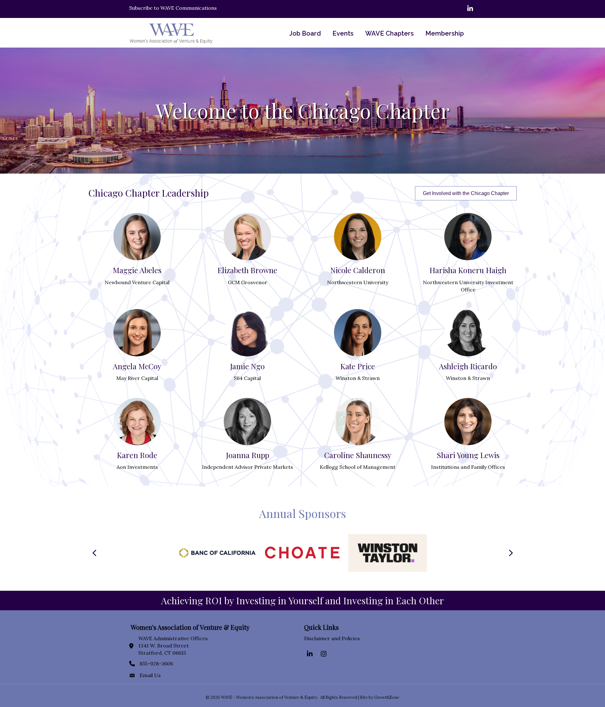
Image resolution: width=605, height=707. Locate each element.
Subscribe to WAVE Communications (173, 8)
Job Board (305, 33)
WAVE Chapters (389, 33)
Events (343, 33)
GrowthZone (386, 697)
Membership (444, 33)
